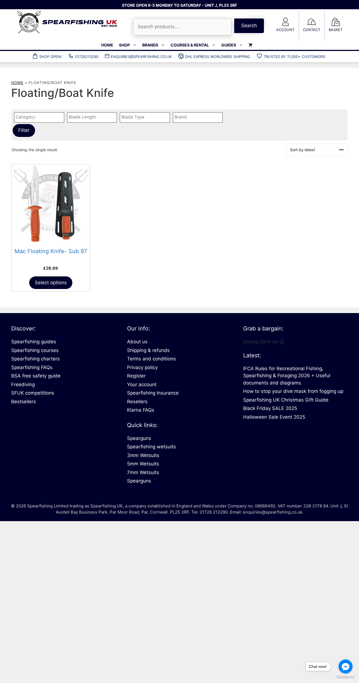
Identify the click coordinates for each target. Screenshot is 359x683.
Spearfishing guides (33, 341)
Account (285, 29)
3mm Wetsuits (143, 455)
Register (136, 376)
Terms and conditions (151, 359)
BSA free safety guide (36, 376)
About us (137, 341)
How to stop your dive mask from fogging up (293, 391)
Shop (124, 45)
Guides (228, 45)
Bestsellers (23, 401)
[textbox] (40, 117)
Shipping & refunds (148, 350)
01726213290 (86, 56)
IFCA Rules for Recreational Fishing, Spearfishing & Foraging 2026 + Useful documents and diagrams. (286, 376)
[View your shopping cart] (250, 45)
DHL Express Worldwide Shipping (217, 56)
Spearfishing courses (35, 350)
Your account (142, 384)
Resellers (137, 401)
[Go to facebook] (346, 666)
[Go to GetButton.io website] (346, 677)
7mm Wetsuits (143, 472)
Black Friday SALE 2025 (270, 408)
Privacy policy (142, 367)
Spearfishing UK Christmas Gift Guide (285, 400)
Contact (311, 29)
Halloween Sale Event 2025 (274, 417)
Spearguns (139, 438)
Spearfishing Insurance (153, 393)
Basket (335, 29)
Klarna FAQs (140, 410)
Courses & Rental (190, 45)
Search (249, 25)
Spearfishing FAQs (31, 367)
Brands (150, 45)
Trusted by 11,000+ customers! (295, 56)
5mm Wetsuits (143, 464)
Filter (23, 130)
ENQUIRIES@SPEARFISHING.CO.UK (141, 56)
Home (107, 45)
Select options (51, 282)
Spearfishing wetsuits (151, 446)
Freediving (23, 384)
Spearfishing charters (35, 359)
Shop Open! (50, 56)
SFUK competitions (32, 393)
